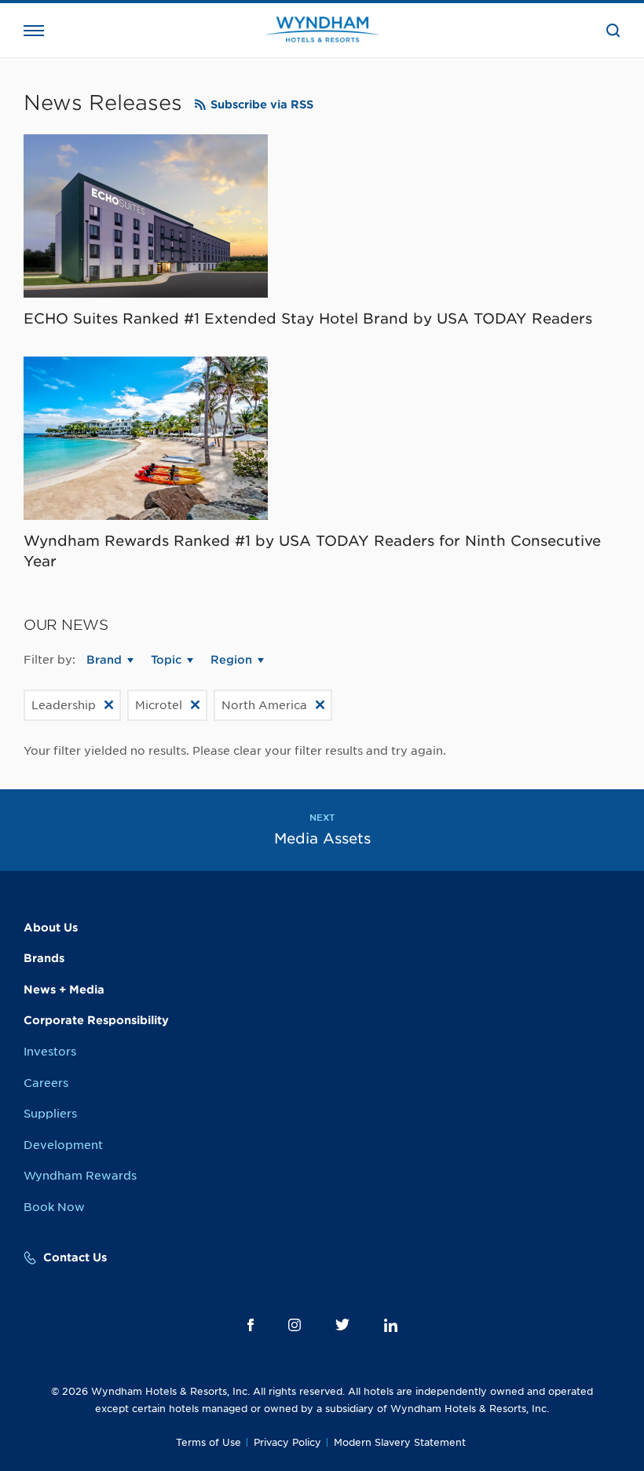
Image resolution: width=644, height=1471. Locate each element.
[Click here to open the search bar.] (613, 31)
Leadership (63, 705)
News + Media (64, 989)
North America (264, 705)
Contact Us (75, 1257)
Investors (50, 1051)
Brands (44, 958)
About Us (51, 927)
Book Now (54, 1207)
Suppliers (50, 1113)
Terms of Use (208, 1442)
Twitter (342, 1324)
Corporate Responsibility (96, 1020)
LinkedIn (390, 1325)
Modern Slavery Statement (400, 1442)
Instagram (294, 1325)
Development (63, 1145)
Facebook (250, 1325)
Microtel (158, 705)
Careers (46, 1083)
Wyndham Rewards (80, 1175)
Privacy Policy (287, 1442)
